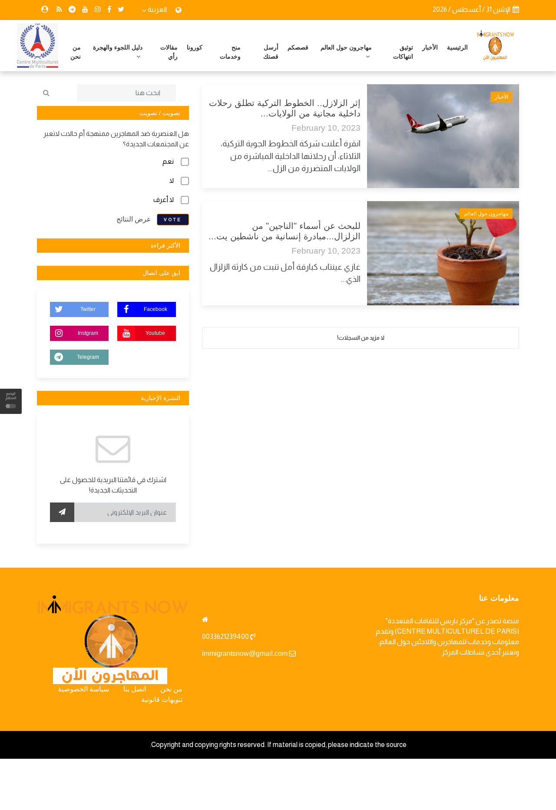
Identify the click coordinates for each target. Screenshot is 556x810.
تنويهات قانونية (161, 699)
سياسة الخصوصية (83, 689)
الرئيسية (457, 47)
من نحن (75, 52)
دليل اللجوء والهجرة (117, 47)
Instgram (88, 333)
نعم (168, 161)
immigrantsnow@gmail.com (245, 653)
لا (171, 180)
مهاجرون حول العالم (346, 47)
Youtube (155, 333)
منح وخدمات (230, 52)
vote (173, 219)
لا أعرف (163, 199)
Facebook (155, 309)
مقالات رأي (169, 52)
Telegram (88, 357)
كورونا (194, 47)
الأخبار (430, 47)
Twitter (88, 309)
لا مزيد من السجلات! (360, 337)
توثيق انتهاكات (403, 52)
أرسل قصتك (270, 52)
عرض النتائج (133, 219)
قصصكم (298, 47)
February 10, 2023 (326, 127)
